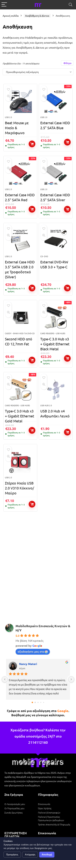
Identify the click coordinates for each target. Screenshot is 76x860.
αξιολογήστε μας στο (31, 651)
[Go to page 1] (35, 702)
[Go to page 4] (43, 702)
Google (62, 711)
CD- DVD (44, 256)
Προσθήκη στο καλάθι (32, 144)
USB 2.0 (8, 117)
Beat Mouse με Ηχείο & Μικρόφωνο (17, 127)
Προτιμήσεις (12, 854)
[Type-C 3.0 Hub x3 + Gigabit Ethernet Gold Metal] (20, 389)
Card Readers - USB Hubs (52, 333)
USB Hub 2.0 (46, 405)
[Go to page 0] (32, 702)
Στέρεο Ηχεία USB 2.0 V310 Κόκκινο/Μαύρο (19, 488)
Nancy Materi (28, 664)
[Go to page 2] (37, 702)
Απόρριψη (30, 854)
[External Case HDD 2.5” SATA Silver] (55, 173)
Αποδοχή (47, 854)
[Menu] (4, 4)
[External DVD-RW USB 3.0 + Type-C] (55, 240)
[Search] (70, 4)
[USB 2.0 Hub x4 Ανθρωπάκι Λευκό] (55, 389)
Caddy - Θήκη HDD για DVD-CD (20, 333)
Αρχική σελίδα (11, 15)
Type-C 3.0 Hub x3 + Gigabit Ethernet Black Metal (54, 344)
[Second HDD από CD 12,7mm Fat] (20, 317)
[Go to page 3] (40, 702)
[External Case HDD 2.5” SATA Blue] (55, 101)
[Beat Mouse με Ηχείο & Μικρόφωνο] (20, 101)
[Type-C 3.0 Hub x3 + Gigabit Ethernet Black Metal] (55, 317)
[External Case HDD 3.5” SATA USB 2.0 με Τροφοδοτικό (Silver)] (20, 240)
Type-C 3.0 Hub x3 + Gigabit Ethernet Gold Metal (19, 416)
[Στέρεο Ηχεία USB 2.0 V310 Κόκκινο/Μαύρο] (20, 461)
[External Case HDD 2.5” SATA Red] (20, 173)
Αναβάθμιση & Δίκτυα (37, 15)
